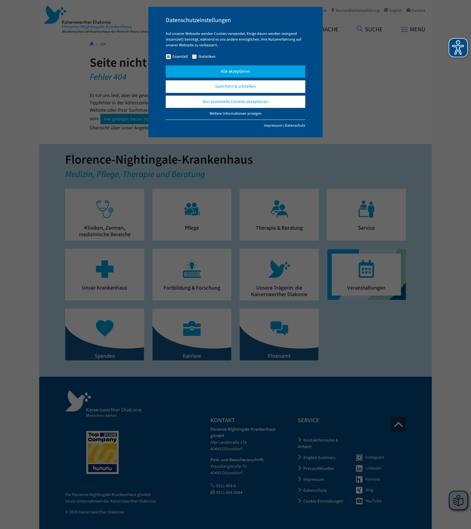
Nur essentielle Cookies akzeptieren (235, 102)
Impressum (273, 125)
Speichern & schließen (235, 86)
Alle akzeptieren (235, 71)
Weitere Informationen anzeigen (236, 113)
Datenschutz (295, 125)
